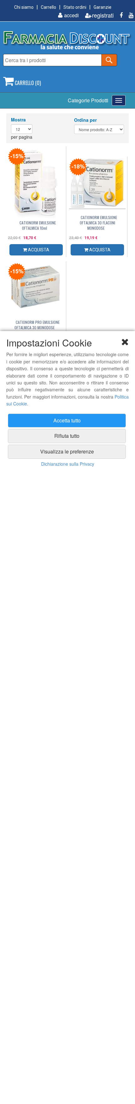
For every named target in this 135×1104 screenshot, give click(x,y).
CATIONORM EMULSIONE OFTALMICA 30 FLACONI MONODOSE (98, 223)
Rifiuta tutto (66, 435)
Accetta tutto (67, 420)
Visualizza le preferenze (67, 451)
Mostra (18, 119)
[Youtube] (128, 15)
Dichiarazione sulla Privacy (67, 464)
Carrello (48, 7)
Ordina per (85, 120)
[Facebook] (119, 15)
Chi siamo (24, 7)
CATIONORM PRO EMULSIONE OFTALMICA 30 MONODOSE (37, 324)
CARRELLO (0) (27, 83)
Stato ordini (74, 7)
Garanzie (102, 7)
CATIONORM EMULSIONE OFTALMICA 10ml (37, 225)
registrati (103, 15)
